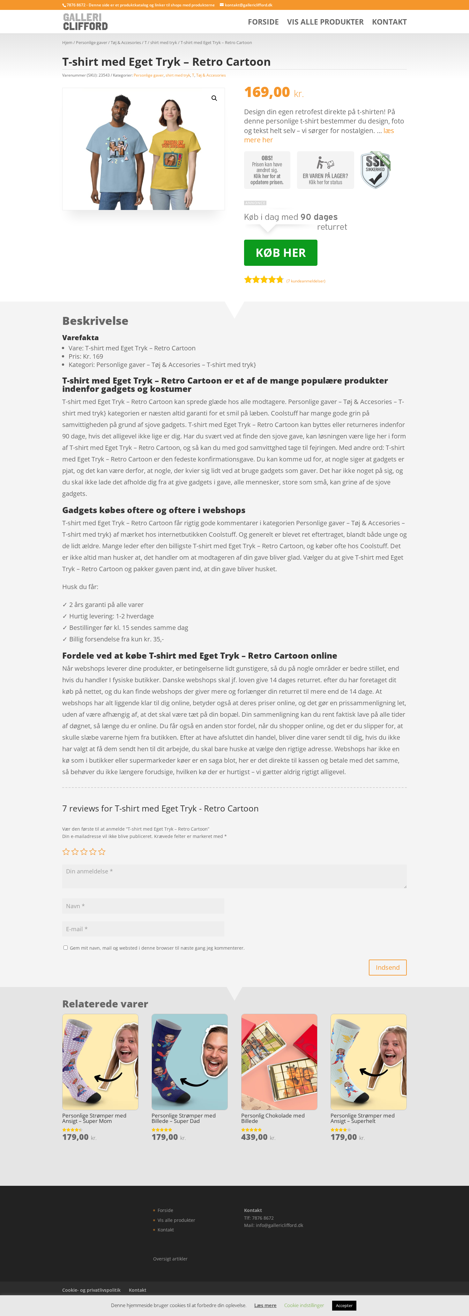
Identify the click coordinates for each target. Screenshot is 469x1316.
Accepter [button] (344, 1305)
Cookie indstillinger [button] (304, 1305)
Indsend (388, 967)
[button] (214, 98)
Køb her (281, 252)
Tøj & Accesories (126, 42)
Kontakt (389, 23)
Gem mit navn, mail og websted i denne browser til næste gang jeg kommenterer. (157, 948)
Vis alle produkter (325, 23)
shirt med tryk (163, 42)
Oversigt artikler (170, 1259)
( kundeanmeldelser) (306, 281)
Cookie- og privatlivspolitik (91, 1290)
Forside (263, 23)
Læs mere (265, 1305)
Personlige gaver (91, 42)
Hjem (67, 42)
